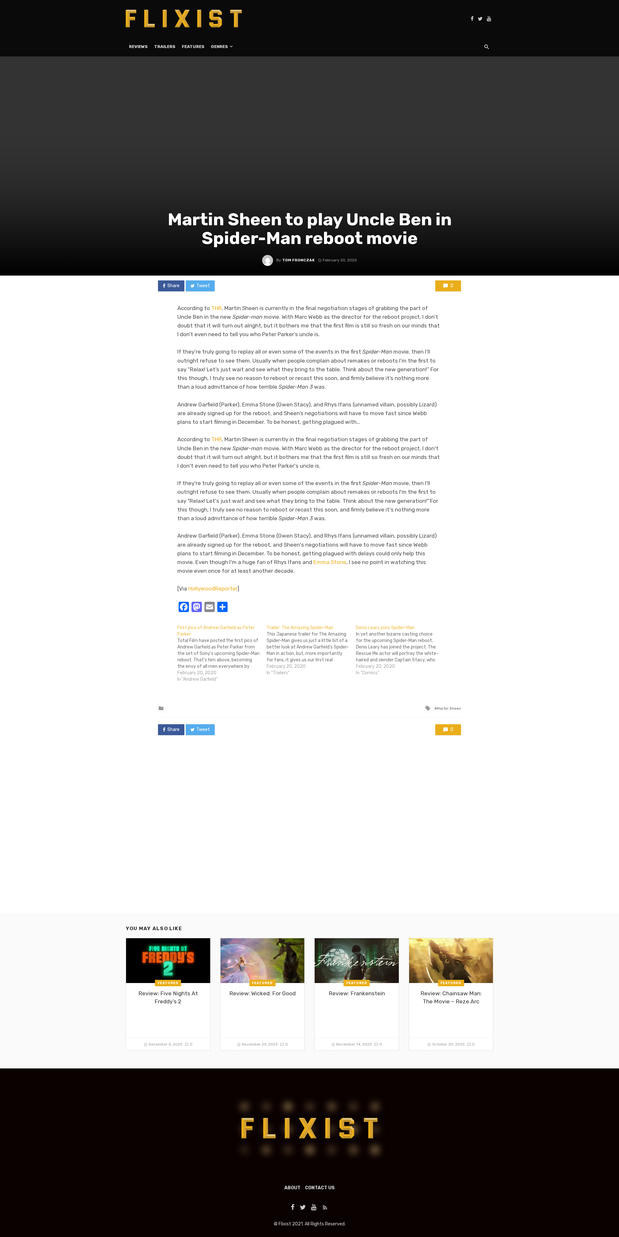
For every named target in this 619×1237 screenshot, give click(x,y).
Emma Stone (329, 562)
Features (193, 46)
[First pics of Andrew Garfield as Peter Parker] (222, 654)
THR (216, 308)
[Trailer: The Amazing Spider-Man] (311, 650)
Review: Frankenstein (357, 993)
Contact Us (320, 1188)
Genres (219, 46)
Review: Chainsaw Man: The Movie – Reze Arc (451, 997)
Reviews (138, 46)
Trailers (164, 46)
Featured (168, 983)
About (292, 1188)
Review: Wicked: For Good (262, 993)
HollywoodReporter (212, 588)
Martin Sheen (449, 708)
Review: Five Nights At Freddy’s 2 (168, 997)
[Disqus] (309, 830)
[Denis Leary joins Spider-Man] (400, 650)
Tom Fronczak (298, 260)
